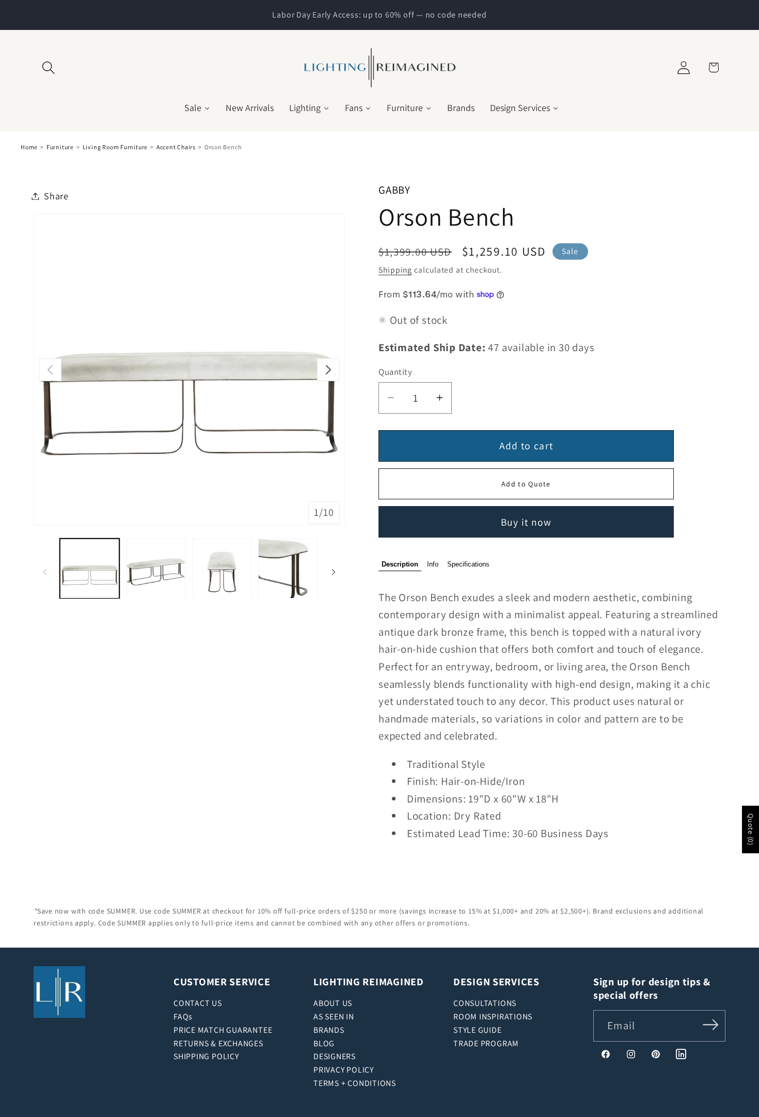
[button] (48, 67)
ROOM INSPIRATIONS (492, 1016)
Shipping (395, 269)
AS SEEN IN (333, 1016)
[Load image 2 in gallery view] (155, 568)
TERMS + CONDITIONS (354, 1083)
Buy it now (526, 521)
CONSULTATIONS (484, 1003)
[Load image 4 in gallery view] (288, 568)
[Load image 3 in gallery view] (221, 568)
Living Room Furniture (115, 147)
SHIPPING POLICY (206, 1056)
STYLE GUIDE (477, 1030)
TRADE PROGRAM (486, 1043)
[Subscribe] (710, 1025)
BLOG (324, 1043)
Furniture (60, 147)
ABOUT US (332, 1003)
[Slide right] (328, 369)
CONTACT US (197, 1003)
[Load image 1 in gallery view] (89, 568)
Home (29, 147)
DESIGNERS (334, 1056)
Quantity (395, 371)
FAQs (183, 1016)
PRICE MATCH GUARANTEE (222, 1030)
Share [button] (56, 196)
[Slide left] (50, 369)
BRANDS (328, 1030)
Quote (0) (750, 829)
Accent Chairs (176, 147)
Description (400, 564)
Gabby (394, 190)
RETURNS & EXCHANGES (218, 1043)
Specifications (468, 564)
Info (432, 564)
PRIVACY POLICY (343, 1069)
